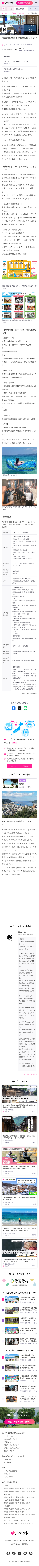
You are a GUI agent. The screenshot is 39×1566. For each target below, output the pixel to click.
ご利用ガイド (8, 1459)
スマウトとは (8, 1436)
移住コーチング (9, 1451)
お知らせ (7, 1474)
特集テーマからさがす (11, 1445)
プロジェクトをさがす (11, 1439)
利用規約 (8, 1540)
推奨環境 (31, 1540)
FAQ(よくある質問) (10, 1471)
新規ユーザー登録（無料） (19, 1422)
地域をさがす (8, 1442)
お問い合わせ (15, 1544)
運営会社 (25, 1544)
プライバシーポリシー (19, 1540)
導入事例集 (7, 1462)
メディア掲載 (8, 1477)
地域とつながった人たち (12, 1448)
